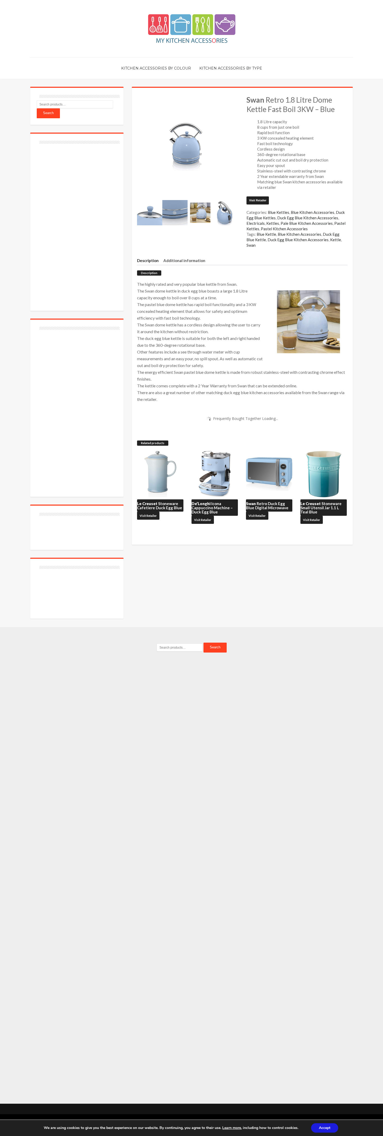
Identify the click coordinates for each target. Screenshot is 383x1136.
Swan (251, 245)
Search (48, 113)
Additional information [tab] (184, 260)
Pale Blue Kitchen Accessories (307, 223)
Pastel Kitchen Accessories (284, 228)
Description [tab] (148, 260)
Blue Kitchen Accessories (312, 212)
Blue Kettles (278, 212)
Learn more (231, 1127)
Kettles (272, 223)
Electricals (255, 223)
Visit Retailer (257, 200)
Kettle (335, 239)
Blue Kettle (266, 234)
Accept (324, 1127)
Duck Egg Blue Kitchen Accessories (307, 217)
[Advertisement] (76, 224)
